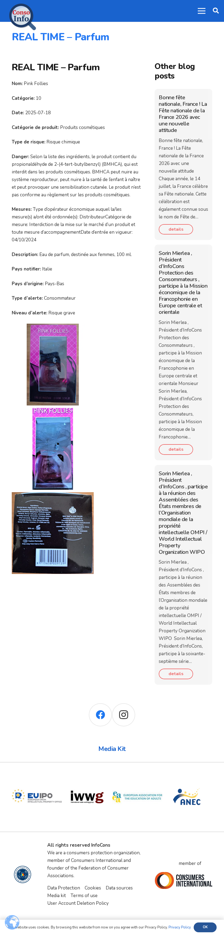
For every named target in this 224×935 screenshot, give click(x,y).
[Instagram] (123, 714)
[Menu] (201, 11)
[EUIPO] (37, 775)
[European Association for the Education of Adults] (137, 775)
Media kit (56, 895)
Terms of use (84, 895)
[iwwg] (87, 775)
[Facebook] (100, 714)
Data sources (119, 888)
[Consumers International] (183, 880)
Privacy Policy (180, 927)
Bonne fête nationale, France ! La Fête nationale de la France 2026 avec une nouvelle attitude (183, 114)
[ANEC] (187, 775)
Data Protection (63, 888)
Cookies (93, 888)
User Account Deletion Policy (78, 903)
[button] (215, 10)
